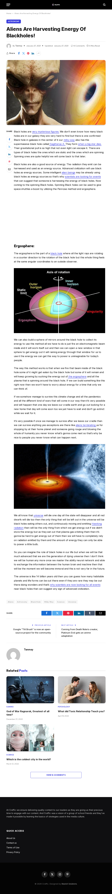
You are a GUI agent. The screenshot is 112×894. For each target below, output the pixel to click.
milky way (69, 139)
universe (38, 515)
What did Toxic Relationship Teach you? (81, 711)
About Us (10, 838)
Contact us (11, 843)
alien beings (68, 172)
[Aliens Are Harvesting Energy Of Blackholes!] (56, 92)
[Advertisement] (59, 217)
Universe (72, 602)
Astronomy (13, 21)
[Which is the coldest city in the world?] (30, 737)
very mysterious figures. (45, 131)
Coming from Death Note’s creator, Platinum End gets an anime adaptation (79, 632)
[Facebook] (9, 139)
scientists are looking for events (83, 176)
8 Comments (79, 46)
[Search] (104, 4)
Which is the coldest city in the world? (28, 759)
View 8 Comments (56, 775)
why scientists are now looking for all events (75, 584)
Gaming (10, 707)
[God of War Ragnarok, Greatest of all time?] (30, 689)
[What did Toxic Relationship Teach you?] (82, 689)
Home (8, 13)
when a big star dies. (89, 144)
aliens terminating (86, 425)
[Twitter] (9, 147)
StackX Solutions (69, 884)
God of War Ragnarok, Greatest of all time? (27, 713)
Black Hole (36, 602)
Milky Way (49, 602)
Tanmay (28, 649)
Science (60, 602)
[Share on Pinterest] (28, 53)
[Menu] (8, 4)
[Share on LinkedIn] (33, 53)
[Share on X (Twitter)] (23, 53)
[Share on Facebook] (19, 53)
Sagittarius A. (57, 144)
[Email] (9, 169)
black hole (56, 253)
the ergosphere (77, 376)
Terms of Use (12, 847)
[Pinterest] (9, 162)
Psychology (64, 707)
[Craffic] (56, 4)
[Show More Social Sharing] (38, 53)
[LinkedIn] (9, 154)
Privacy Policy (13, 852)
